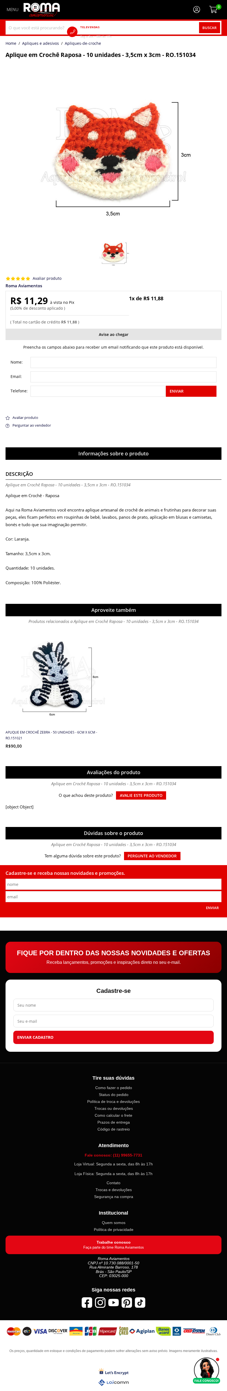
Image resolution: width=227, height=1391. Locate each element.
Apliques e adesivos (40, 43)
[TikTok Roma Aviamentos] (140, 1302)
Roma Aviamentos (24, 285)
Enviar (177, 391)
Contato (113, 1183)
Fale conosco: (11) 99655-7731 (113, 1155)
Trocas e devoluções (114, 1190)
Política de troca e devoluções (113, 1101)
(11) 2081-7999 (103, 31)
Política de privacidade (113, 1229)
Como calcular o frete (113, 1115)
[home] (42, 10)
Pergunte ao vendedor (152, 856)
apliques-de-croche (83, 43)
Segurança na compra (113, 1196)
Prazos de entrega (113, 1122)
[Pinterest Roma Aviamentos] (127, 1302)
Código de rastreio (113, 1129)
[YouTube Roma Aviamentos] (113, 1302)
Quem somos (113, 1222)
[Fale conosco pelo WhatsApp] (206, 1370)
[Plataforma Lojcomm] (113, 1382)
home (11, 43)
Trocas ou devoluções (113, 1108)
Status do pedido (113, 1094)
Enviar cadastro (35, 1037)
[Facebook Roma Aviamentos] (87, 1302)
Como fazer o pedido (113, 1087)
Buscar (209, 27)
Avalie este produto (141, 795)
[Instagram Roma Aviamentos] (100, 1302)
